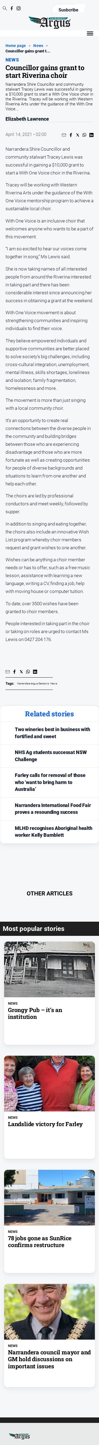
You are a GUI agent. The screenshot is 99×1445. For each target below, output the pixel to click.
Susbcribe (68, 10)
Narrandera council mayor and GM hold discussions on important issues (49, 1359)
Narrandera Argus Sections (33, 683)
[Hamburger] (90, 33)
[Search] (5, 8)
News (38, 46)
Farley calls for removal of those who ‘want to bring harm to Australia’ (50, 782)
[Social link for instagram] (18, 8)
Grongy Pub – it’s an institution (35, 1013)
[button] (64, 135)
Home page (16, 46)
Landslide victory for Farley (45, 1124)
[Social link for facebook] (12, 8)
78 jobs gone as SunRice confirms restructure (40, 1241)
